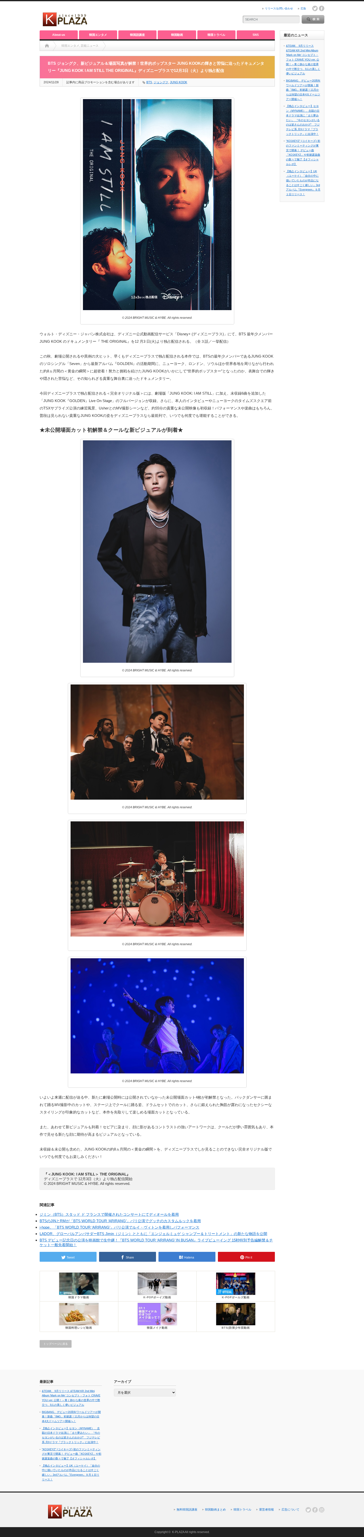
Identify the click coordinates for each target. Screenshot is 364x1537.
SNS (256, 35)
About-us (58, 35)
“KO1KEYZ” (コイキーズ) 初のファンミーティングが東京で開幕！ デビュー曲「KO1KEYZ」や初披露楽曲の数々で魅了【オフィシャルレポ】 (71, 1454)
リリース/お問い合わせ (279, 8)
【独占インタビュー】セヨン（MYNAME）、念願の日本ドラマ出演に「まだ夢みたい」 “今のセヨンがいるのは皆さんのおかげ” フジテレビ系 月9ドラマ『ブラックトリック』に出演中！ (303, 120)
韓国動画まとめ (215, 1509)
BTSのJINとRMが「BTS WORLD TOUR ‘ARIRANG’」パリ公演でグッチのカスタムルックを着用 (120, 1221)
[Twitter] (308, 1510)
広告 (303, 8)
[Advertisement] (177, 16)
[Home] (47, 46)
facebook (321, 8)
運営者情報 (266, 1509)
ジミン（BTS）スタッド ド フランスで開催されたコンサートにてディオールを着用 (109, 1214)
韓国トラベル (216, 35)
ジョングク (161, 82)
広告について (290, 1509)
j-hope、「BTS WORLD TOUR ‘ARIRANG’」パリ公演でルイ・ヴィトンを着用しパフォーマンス (119, 1227)
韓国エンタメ (98, 35)
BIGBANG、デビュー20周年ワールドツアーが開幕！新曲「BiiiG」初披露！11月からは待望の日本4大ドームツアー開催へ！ (303, 90)
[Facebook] (315, 1510)
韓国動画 (177, 35)
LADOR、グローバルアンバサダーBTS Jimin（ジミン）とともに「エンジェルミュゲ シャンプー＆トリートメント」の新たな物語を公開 (153, 1234)
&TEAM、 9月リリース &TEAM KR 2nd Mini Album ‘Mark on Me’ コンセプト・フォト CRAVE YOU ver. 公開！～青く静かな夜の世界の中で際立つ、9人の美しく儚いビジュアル (303, 59)
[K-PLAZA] (65, 24)
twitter (315, 8)
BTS (149, 82)
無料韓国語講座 (187, 1509)
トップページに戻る (55, 1343)
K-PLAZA (178, 1532)
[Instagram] (321, 1510)
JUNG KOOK (178, 82)
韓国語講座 (137, 35)
